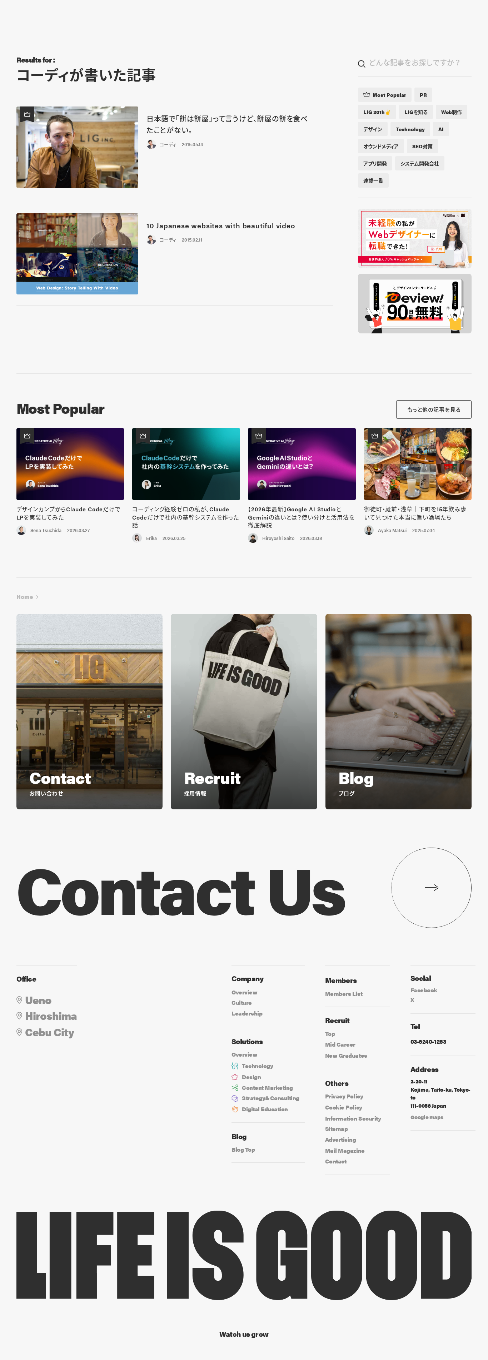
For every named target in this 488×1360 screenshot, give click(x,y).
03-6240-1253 (428, 1041)
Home (24, 596)
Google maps (426, 1117)
